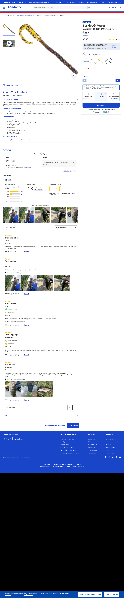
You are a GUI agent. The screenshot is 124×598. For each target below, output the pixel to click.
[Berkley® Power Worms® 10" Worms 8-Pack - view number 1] (9, 29)
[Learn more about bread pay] (106, 112)
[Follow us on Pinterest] (120, 457)
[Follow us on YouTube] (113, 457)
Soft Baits (40, 15)
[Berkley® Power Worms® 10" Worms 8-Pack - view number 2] (9, 43)
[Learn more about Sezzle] (97, 112)
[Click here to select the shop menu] (4, 7)
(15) (119, 39)
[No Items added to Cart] (119, 7)
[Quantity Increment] (118, 80)
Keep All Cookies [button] (112, 594)
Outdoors (11, 15)
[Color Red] (93, 61)
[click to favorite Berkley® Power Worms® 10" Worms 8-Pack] (74, 75)
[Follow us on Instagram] (116, 457)
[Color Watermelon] (101, 61)
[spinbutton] (101, 80)
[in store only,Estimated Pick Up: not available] (88, 96)
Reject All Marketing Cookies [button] (90, 594)
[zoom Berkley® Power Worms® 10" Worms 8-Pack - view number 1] (48, 49)
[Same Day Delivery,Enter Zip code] (113, 96)
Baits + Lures (33, 15)
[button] (114, 46)
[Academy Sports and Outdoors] (14, 7)
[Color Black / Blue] (86, 61)
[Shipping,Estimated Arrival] (101, 96)
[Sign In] (109, 7)
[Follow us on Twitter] (109, 457)
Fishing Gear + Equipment (22, 15)
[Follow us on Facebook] (105, 457)
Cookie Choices (28, 595)
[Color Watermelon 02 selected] (108, 61)
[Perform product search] (89, 7)
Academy (5, 15)
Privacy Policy (57, 593)
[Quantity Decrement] (84, 80)
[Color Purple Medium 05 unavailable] (86, 68)
